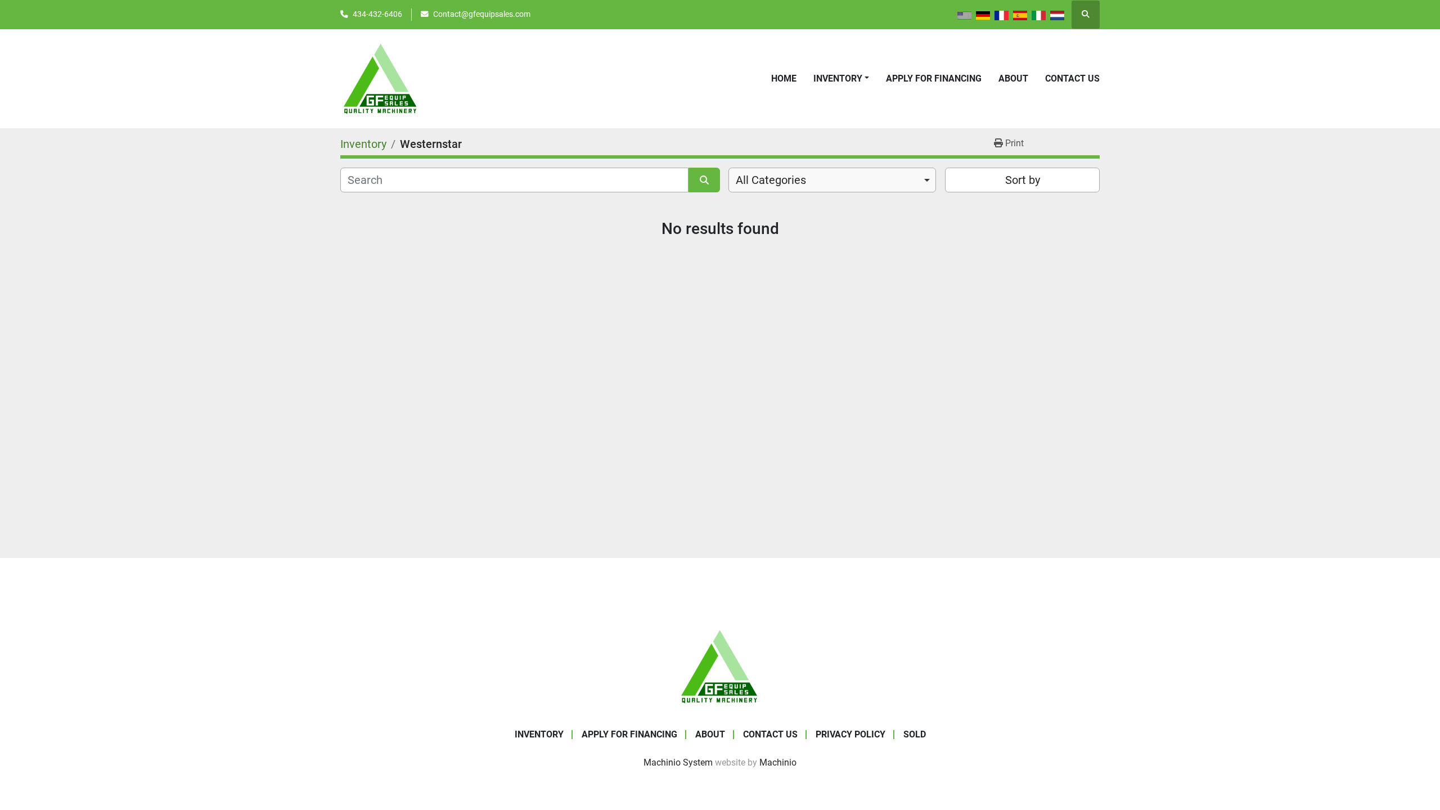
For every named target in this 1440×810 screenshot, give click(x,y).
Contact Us (1072, 78)
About (1013, 78)
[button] (841, 79)
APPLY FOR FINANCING (934, 78)
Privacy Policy (850, 734)
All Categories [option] (771, 180)
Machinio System (678, 762)
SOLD (914, 734)
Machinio (777, 762)
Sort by (1022, 180)
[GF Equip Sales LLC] (720, 665)
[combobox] (832, 180)
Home (783, 78)
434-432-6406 (377, 14)
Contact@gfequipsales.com (481, 14)
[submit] (704, 180)
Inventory (837, 78)
